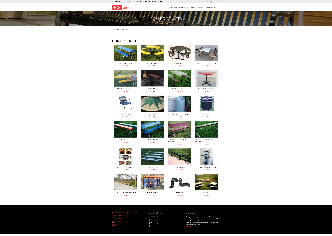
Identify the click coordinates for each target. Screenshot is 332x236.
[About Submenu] (179, 7)
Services (193, 7)
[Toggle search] (218, 7)
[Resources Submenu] (215, 7)
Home (171, 7)
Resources (210, 7)
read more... (189, 226)
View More (125, 65)
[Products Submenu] (189, 7)
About (176, 7)
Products (184, 7)
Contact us (201, 7)
